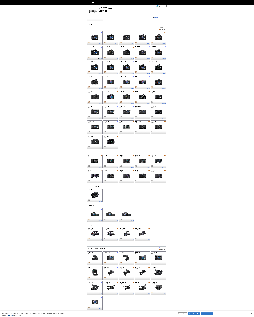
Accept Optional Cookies (207, 313)
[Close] (251, 313)
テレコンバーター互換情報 (160, 17)
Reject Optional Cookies (194, 313)
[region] (127, 314)
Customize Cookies (182, 313)
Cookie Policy (10, 315)
